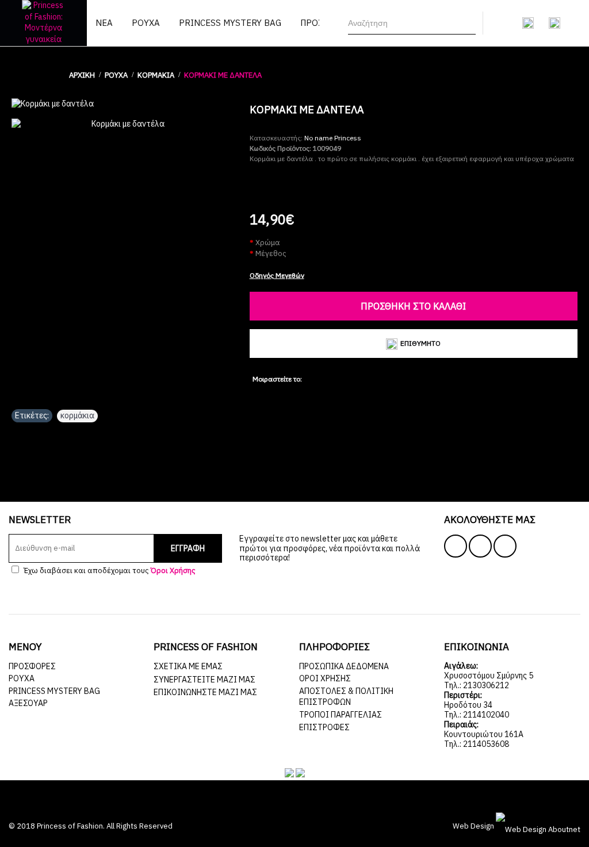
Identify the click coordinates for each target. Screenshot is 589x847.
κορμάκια (77, 415)
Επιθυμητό (420, 343)
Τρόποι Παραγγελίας (340, 714)
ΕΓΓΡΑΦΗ (188, 548)
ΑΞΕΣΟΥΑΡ (28, 703)
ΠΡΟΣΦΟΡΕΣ (32, 666)
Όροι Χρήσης (325, 678)
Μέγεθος (270, 253)
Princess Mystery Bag (54, 691)
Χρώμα (267, 242)
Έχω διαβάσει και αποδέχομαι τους (109, 570)
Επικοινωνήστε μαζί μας (205, 692)
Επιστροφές (324, 727)
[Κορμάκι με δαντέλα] (125, 104)
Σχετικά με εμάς (188, 666)
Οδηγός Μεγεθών (277, 275)
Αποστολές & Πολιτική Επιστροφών (346, 697)
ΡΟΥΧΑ (22, 678)
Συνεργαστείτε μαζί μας (204, 679)
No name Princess (332, 137)
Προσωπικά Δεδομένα (344, 666)
